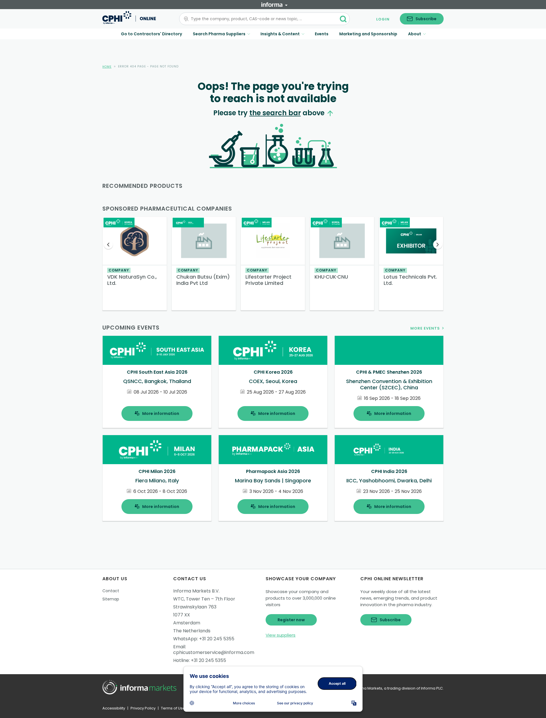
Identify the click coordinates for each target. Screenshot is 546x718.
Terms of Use (173, 708)
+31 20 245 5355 (216, 638)
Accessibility (113, 708)
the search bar (275, 113)
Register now (291, 620)
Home (106, 67)
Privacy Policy (143, 708)
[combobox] (261, 19)
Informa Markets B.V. (196, 591)
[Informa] (274, 4)
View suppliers (280, 635)
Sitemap (110, 599)
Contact (110, 591)
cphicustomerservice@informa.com (213, 652)
